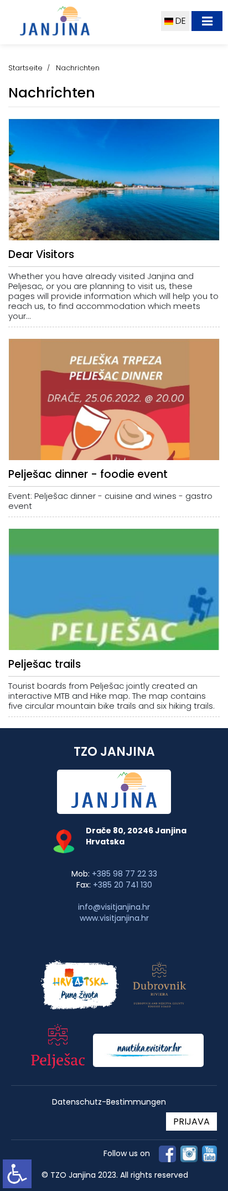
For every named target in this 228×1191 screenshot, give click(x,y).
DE (179, 20)
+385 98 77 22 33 (124, 873)
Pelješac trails (44, 664)
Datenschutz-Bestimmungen (109, 1102)
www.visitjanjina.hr (114, 918)
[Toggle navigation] (206, 21)
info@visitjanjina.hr (114, 906)
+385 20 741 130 (122, 884)
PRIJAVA (191, 1121)
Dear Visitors (41, 254)
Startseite (25, 68)
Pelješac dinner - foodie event (88, 474)
